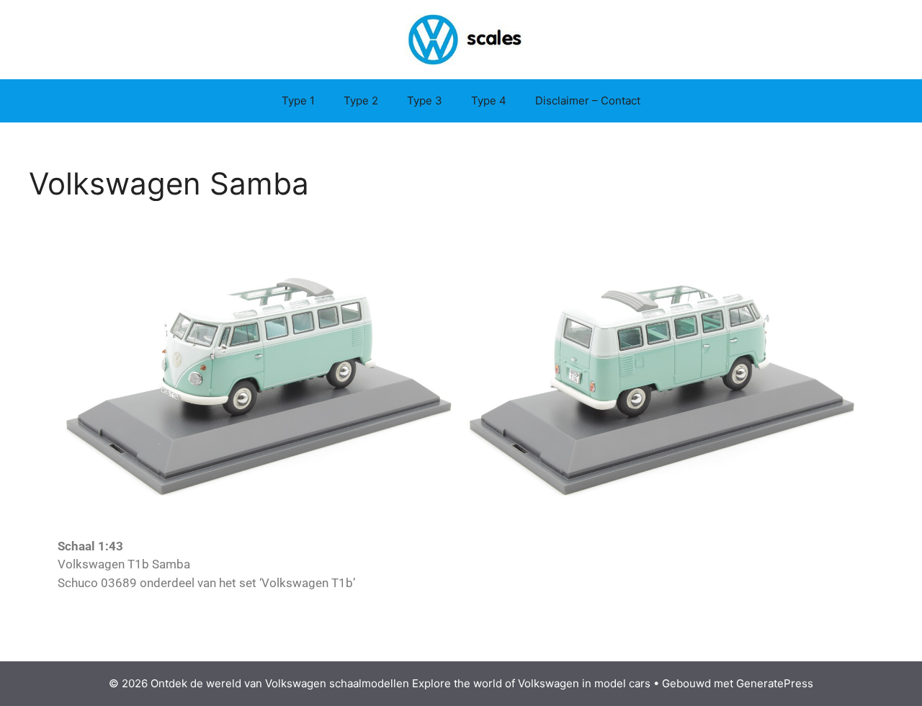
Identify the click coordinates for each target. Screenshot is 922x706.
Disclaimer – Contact (587, 100)
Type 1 (298, 100)
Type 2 (361, 100)
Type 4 (488, 100)
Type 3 (424, 100)
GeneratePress (774, 683)
